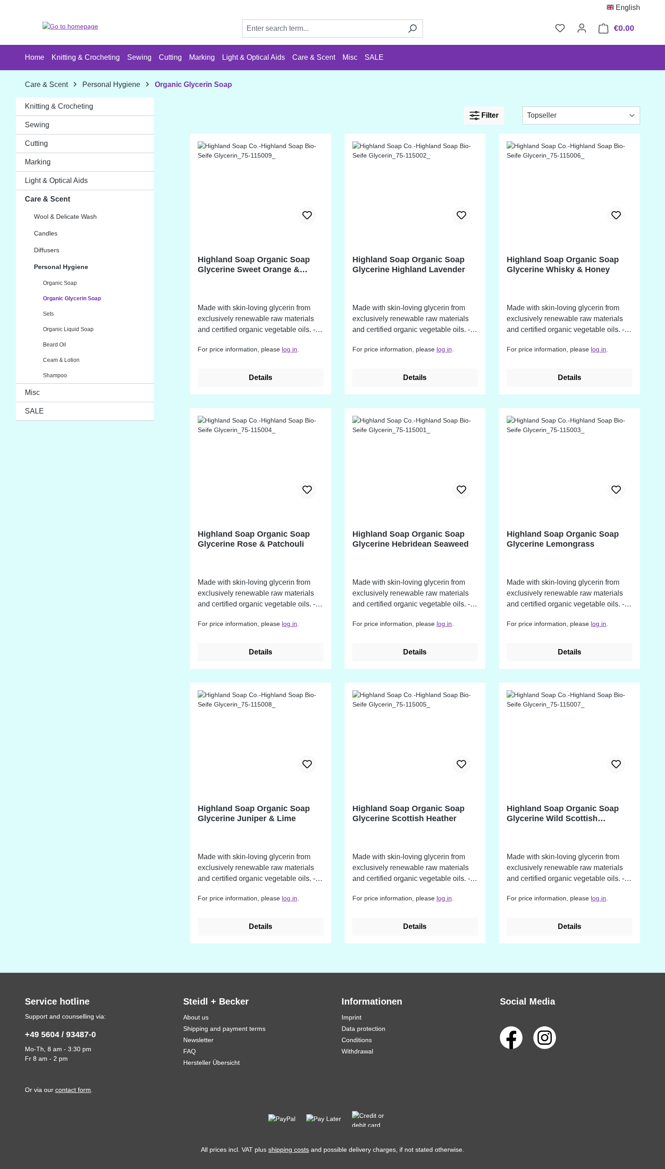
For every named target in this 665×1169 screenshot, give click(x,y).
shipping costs (288, 1149)
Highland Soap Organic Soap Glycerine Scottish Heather (408, 813)
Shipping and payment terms (224, 1028)
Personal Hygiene (61, 266)
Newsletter (198, 1040)
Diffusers (46, 250)
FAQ (189, 1051)
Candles (45, 233)
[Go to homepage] (70, 27)
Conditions (357, 1040)
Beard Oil (54, 345)
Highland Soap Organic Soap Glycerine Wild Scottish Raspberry (563, 813)
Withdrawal (357, 1051)
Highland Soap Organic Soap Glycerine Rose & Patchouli (254, 538)
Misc (32, 392)
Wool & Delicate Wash (65, 216)
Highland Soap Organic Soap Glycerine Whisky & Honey (563, 264)
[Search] (412, 28)
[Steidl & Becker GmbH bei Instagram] (544, 1037)
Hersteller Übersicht (211, 1062)
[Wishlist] (560, 28)
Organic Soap (60, 283)
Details (260, 377)
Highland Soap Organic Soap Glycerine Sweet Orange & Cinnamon (254, 264)
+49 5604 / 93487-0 (60, 1034)
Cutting (36, 143)
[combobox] (322, 28)
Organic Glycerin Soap (72, 298)
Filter (489, 115)
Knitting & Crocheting (59, 106)
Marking (38, 162)
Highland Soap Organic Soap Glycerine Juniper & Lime (254, 813)
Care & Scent (47, 199)
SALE (34, 411)
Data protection (363, 1028)
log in (289, 349)
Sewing (37, 125)
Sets (48, 314)
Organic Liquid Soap (68, 329)
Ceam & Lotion (61, 360)
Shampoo (55, 375)
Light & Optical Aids (56, 180)
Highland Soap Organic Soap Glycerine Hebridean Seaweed (410, 538)
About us (196, 1017)
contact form (73, 1089)
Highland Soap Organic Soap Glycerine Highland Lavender (408, 264)
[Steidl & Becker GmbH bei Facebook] (511, 1037)
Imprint (351, 1017)
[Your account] (582, 28)
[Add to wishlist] (307, 216)
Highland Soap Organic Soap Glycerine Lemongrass (563, 538)
